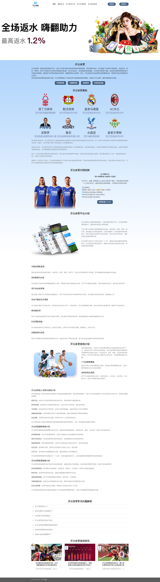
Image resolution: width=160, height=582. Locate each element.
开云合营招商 (81, 4)
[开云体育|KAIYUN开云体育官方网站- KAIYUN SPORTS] (40, 4)
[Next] (129, 559)
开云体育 (44, 579)
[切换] (33, 507)
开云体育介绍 (70, 4)
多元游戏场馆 (92, 4)
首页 (54, 4)
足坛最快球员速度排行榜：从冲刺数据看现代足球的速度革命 (47, 564)
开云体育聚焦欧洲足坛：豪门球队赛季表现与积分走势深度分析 (113, 564)
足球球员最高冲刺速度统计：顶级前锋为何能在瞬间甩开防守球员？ (80, 564)
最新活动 (61, 4)
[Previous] (31, 559)
